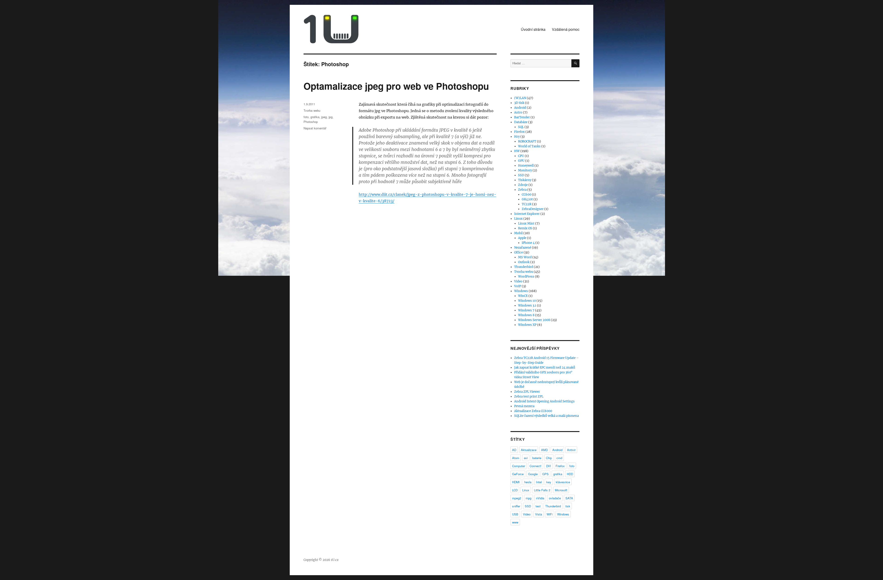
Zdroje (523, 185)
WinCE (523, 296)
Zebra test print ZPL (528, 396)
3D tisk (519, 103)
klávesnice (563, 482)
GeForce (518, 474)
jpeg (324, 117)
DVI (548, 466)
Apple (522, 238)
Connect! (536, 466)
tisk (567, 506)
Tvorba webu (312, 110)
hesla (527, 482)
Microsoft (561, 490)
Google (533, 474)
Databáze (521, 122)
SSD (521, 175)
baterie (536, 458)
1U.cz (334, 560)
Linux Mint (526, 223)
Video (518, 281)
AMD (544, 450)
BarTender (522, 117)
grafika (314, 117)
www (515, 522)
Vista (538, 514)
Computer (518, 466)
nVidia (540, 498)
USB (515, 514)
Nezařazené (522, 248)
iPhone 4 (528, 243)
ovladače (555, 498)
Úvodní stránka (533, 29)
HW (517, 151)
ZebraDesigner (533, 209)
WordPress (526, 277)
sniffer (516, 506)
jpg (331, 117)
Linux (518, 219)
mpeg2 (516, 498)
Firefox (519, 132)
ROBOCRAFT (527, 141)
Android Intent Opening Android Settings (544, 401)
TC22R (526, 204)
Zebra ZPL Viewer (527, 392)
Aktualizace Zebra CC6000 (533, 411)
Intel (539, 482)
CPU (521, 156)
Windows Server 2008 (534, 320)
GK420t (527, 199)
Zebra (522, 190)
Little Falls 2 (542, 490)
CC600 (526, 194)
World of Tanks (529, 146)
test (538, 506)
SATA (569, 498)
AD (514, 450)
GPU (521, 161)
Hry (517, 137)
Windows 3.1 (527, 305)
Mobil (518, 233)
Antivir (571, 450)
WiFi (550, 514)
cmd (559, 458)
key (548, 482)
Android (520, 108)
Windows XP (527, 325)
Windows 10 (527, 301)
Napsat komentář (315, 128)
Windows (521, 291)
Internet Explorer (527, 214)
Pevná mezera (524, 406)
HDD (570, 474)
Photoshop (311, 121)
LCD (515, 490)
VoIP (517, 286)
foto (306, 117)
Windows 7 (526, 310)
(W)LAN (520, 98)
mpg (528, 498)
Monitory (525, 170)
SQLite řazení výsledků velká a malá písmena (546, 416)
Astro (518, 112)
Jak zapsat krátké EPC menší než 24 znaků (544, 368)
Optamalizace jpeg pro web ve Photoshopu (396, 85)
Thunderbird (523, 267)
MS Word (525, 257)
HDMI (516, 482)
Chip (549, 458)
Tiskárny (524, 180)
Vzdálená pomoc (565, 29)
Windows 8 (526, 315)
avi (526, 458)
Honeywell (526, 166)
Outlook (524, 262)
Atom (515, 458)
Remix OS (525, 228)
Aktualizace (528, 450)
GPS (545, 474)
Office (518, 252)
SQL (521, 127)
